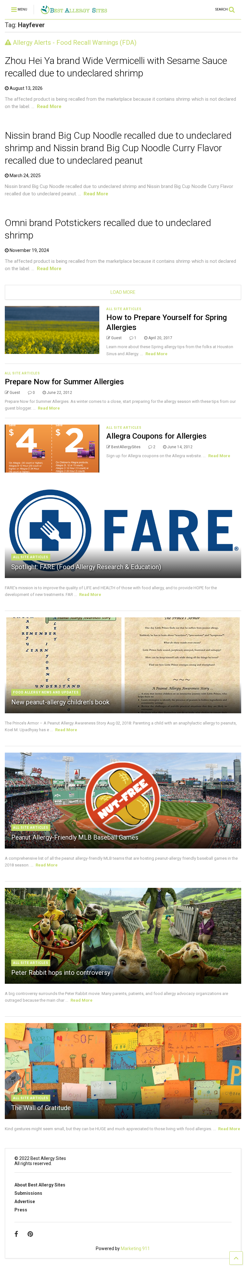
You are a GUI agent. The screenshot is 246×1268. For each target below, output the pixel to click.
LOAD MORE (123, 292)
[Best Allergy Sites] (73, 11)
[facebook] (16, 1234)
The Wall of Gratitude (41, 1108)
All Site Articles (124, 309)
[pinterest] (30, 1234)
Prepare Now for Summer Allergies (64, 381)
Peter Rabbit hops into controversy (60, 972)
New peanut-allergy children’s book (60, 702)
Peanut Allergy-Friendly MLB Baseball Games (74, 837)
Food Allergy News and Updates (46, 692)
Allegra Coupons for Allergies (156, 436)
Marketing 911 (135, 1248)
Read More (49, 106)
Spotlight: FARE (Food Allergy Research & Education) (86, 567)
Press (20, 1209)
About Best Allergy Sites (39, 1184)
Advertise (24, 1201)
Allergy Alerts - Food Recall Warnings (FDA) (73, 42)
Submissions (28, 1193)
